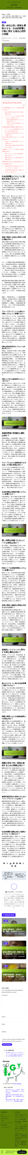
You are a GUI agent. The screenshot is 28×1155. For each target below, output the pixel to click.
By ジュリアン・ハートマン (11, 38)
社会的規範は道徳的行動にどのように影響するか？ (14, 134)
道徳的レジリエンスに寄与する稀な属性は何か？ (13, 150)
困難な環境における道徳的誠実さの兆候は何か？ (14, 158)
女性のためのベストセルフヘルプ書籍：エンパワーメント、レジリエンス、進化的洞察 (21, 1116)
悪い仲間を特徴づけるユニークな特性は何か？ (13, 138)
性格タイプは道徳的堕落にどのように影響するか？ (14, 142)
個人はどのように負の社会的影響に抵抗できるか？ (14, 154)
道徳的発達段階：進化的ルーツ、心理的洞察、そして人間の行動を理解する (13, 976)
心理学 (3, 22)
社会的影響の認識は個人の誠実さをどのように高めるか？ (14, 171)
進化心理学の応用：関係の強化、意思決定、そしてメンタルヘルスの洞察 (13, 954)
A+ (2, 1151)
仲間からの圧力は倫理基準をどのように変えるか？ (16, 124)
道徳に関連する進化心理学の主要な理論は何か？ (14, 113)
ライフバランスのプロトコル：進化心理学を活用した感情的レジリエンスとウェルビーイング (21, 1128)
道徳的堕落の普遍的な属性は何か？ (13, 127)
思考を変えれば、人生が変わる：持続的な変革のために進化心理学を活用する (21, 1136)
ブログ (3, 1120)
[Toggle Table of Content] (23, 105)
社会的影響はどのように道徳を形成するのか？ (13, 109)
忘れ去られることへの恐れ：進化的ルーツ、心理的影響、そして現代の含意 (15, 1091)
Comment (5, 995)
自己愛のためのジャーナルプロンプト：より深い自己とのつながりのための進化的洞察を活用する (15, 1054)
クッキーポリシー (6, 1127)
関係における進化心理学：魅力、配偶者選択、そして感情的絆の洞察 (15, 1096)
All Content (18, 7)
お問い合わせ (10, 7)
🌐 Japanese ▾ (22, 1152)
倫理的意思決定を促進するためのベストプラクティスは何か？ (14, 167)
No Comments (6, 40)
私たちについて (16, 2)
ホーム (9, 2)
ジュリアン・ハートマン (15, 892)
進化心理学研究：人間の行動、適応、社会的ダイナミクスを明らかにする (13, 931)
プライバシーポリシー (7, 1122)
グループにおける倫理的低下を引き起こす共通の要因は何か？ (14, 130)
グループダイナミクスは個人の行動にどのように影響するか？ (14, 117)
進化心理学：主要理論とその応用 (21, 1122)
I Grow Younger (17, 1083)
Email (4, 1024)
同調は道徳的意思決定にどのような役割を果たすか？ (16, 120)
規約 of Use (4, 1125)
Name (4, 1016)
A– (2, 1152)
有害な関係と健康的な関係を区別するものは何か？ (14, 146)
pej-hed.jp (14, 5)
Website (4, 1031)
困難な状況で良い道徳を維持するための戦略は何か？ (13, 163)
